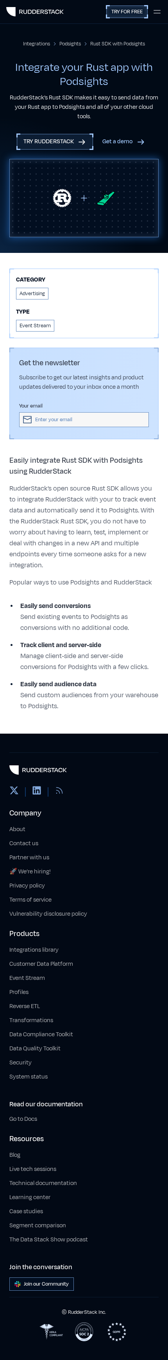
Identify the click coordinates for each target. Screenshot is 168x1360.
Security (20, 1063)
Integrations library (34, 950)
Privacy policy (27, 886)
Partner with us (29, 857)
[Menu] (157, 11)
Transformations (31, 1020)
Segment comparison (37, 1225)
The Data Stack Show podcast (48, 1240)
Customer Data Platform (41, 964)
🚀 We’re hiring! (30, 872)
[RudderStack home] (35, 11)
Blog (14, 1155)
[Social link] (14, 792)
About (17, 829)
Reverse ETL (24, 1006)
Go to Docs (23, 1119)
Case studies (26, 1211)
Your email (31, 405)
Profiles (19, 992)
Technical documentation (43, 1183)
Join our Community (46, 1284)
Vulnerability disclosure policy (48, 914)
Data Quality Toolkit (35, 1048)
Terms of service (30, 900)
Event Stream (27, 978)
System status (28, 1077)
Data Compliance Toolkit (41, 1034)
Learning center (29, 1197)
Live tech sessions (32, 1169)
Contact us (23, 843)
